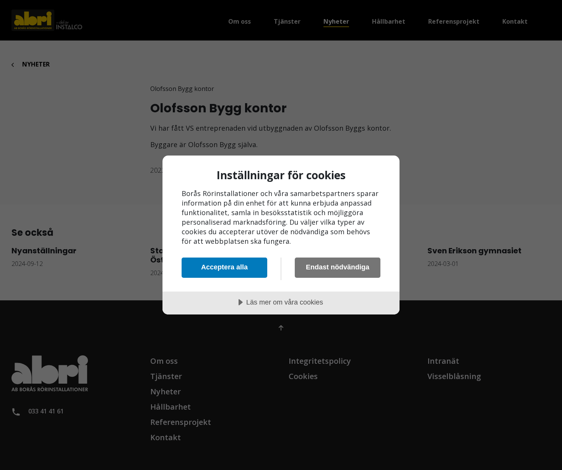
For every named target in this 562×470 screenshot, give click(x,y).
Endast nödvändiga (337, 267)
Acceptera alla (224, 267)
